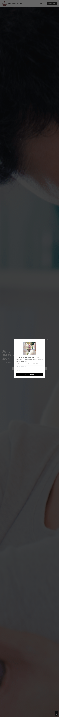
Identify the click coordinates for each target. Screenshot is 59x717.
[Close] (47, 340)
